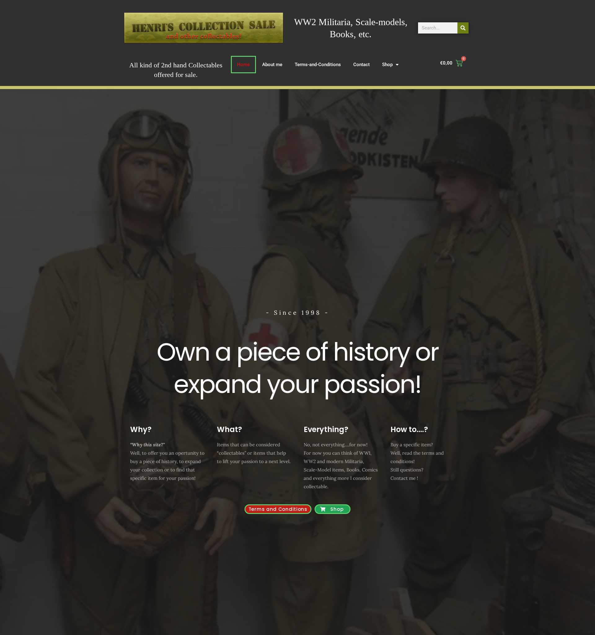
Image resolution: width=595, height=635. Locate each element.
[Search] (463, 28)
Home (243, 64)
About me (272, 64)
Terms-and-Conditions (318, 64)
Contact (361, 64)
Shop (387, 64)
